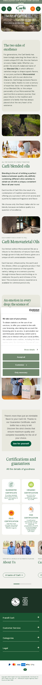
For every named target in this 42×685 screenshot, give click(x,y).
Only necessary (21, 372)
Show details (29, 350)
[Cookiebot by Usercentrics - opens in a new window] (29, 310)
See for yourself (21, 443)
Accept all (21, 357)
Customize (19, 365)
